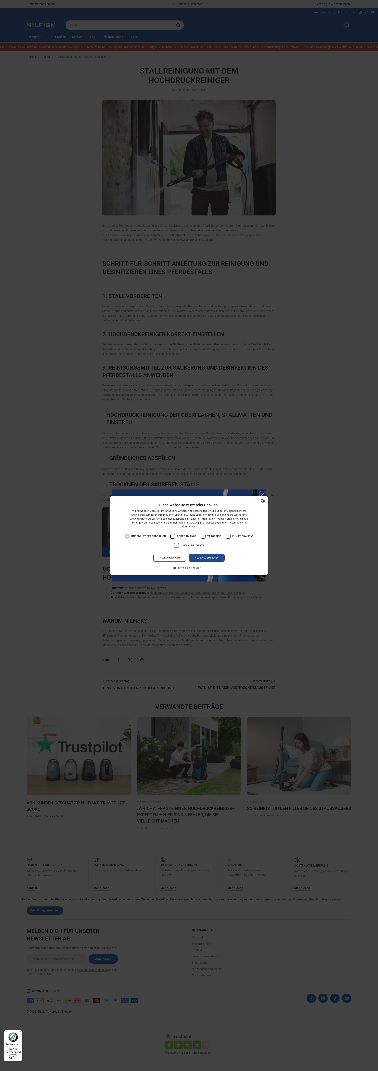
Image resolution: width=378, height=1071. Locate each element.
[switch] (13, 1056)
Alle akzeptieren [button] (207, 557)
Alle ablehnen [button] (169, 557)
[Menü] (20, 1032)
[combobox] (263, 501)
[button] (189, 568)
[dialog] (189, 535)
